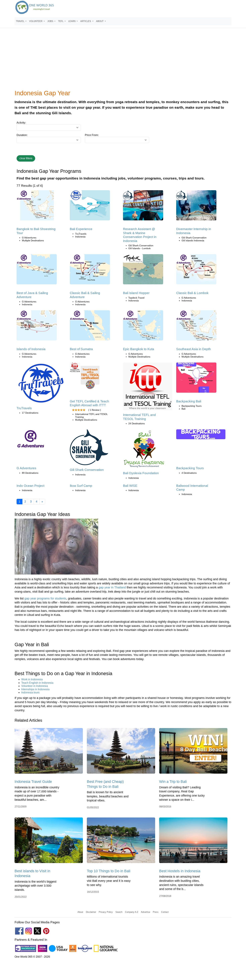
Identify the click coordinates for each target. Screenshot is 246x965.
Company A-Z (131, 912)
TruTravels (24, 408)
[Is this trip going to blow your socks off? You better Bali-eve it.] (90, 206)
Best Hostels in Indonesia (179, 871)
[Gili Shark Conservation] (89, 448)
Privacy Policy (106, 912)
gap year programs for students (45, 598)
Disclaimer (91, 912)
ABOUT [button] (100, 21)
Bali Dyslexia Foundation (141, 473)
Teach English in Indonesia (37, 682)
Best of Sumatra (81, 349)
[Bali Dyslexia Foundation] (144, 450)
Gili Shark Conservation (87, 470)
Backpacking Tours (190, 468)
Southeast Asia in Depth (193, 349)
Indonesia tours (30, 692)
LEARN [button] (72, 21)
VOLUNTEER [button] (36, 21)
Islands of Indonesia (31, 349)
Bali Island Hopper (136, 293)
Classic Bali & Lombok (192, 293)
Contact (165, 912)
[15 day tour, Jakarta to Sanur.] (37, 270)
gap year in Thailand (112, 587)
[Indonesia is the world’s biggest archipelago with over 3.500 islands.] (49, 841)
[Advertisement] (123, 61)
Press (155, 912)
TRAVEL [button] (20, 21)
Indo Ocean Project (30, 485)
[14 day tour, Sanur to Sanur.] (90, 270)
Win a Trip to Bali (173, 781)
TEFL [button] (61, 21)
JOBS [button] (50, 21)
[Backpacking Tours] (200, 435)
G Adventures (26, 468)
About (80, 912)
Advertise (145, 912)
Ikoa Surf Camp (81, 485)
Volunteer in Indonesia (34, 686)
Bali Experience (81, 229)
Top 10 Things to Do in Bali (108, 871)
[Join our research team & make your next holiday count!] (143, 206)
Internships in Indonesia (35, 689)
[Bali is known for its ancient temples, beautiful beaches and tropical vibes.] (121, 751)
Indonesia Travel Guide (33, 781)
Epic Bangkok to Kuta (138, 349)
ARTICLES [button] (86, 21)
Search (118, 912)
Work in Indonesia (32, 679)
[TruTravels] (41, 384)
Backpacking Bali (188, 401)
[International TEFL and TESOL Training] (147, 387)
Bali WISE (130, 485)
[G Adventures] (31, 440)
